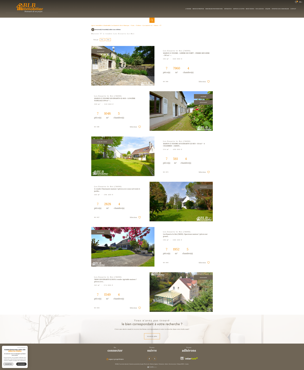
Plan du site (146, 364)
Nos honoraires (172, 364)
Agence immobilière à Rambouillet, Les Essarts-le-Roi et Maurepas (110, 25)
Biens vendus (250, 8)
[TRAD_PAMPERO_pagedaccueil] (32, 13)
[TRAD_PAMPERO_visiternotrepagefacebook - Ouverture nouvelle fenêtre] (149, 359)
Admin (166, 364)
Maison (156, 25)
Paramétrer (8, 364)
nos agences (259, 8)
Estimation (228, 8)
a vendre (188, 8)
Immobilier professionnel (214, 8)
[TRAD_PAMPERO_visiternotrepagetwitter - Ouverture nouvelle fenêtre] (155, 359)
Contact (293, 8)
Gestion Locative (238, 8)
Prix (102, 39)
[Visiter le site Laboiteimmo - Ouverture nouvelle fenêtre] (152, 367)
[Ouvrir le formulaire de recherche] (152, 20)
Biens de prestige (198, 8)
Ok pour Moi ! (21, 364)
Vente (133, 25)
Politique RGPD (180, 364)
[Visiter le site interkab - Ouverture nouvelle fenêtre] (191, 358)
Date (108, 39)
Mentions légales (154, 364)
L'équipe (267, 8)
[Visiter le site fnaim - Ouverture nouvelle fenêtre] (182, 358)
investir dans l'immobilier (280, 8)
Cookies (186, 364)
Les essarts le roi (147, 25)
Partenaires (161, 364)
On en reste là (21, 347)
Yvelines (138, 25)
